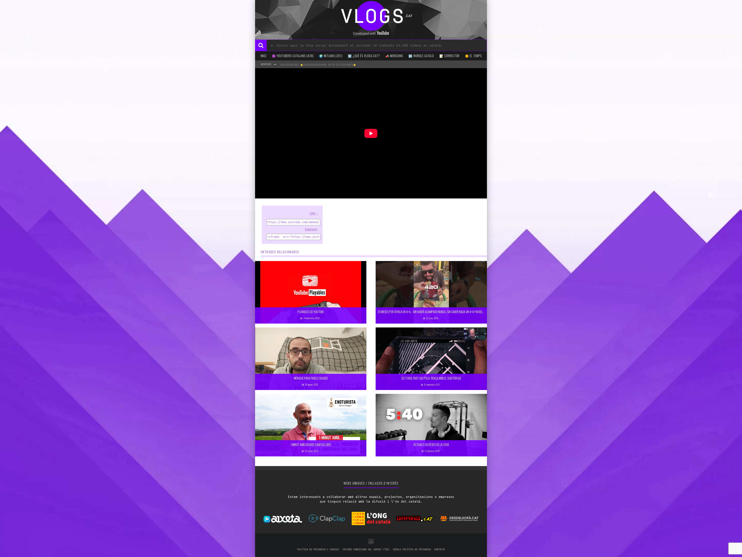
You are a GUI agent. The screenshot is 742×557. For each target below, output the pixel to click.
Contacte (439, 549)
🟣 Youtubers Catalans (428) (293, 55)
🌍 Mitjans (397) (330, 55)
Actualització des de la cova (431, 444)
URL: (314, 213)
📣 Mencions (394, 55)
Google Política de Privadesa (412, 549)
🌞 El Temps (473, 55)
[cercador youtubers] (261, 45)
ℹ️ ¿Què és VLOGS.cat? (364, 55)
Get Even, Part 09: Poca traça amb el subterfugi (431, 378)
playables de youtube (311, 311)
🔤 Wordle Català (421, 55)
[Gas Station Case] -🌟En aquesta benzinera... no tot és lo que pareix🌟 (318, 64)
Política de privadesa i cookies (318, 549)
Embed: (312, 229)
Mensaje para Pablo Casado (311, 378)
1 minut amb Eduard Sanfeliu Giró (310, 444)
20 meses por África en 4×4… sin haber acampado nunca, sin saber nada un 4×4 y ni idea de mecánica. (439, 311)
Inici (263, 55)
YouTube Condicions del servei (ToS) (366, 549)
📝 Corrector (449, 55)
